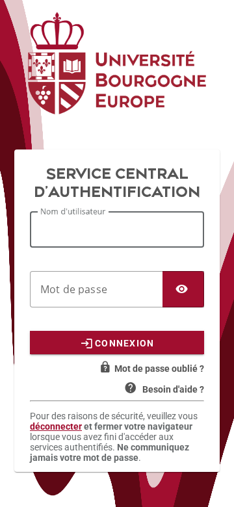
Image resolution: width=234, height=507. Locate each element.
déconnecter (56, 426)
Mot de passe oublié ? (159, 368)
